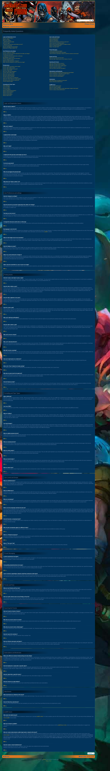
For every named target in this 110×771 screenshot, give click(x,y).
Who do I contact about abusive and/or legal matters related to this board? (63, 88)
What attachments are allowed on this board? (58, 80)
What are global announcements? (9, 90)
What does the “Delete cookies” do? (10, 48)
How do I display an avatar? (8, 59)
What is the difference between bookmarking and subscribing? (61, 72)
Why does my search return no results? (57, 64)
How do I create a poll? (7, 70)
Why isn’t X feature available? (55, 87)
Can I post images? (7, 89)
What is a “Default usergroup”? (55, 45)
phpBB (45, 231)
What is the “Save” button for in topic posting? (12, 78)
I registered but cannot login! (8, 41)
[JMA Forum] (16, 9)
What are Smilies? (6, 88)
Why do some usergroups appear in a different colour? (60, 44)
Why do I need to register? (8, 38)
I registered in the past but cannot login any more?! (13, 44)
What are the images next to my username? (11, 58)
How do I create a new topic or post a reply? (11, 66)
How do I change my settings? (9, 52)
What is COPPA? (6, 39)
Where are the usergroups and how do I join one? (59, 41)
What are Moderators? (53, 39)
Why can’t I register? (7, 40)
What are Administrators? (54, 38)
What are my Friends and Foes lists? (56, 57)
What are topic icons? (7, 95)
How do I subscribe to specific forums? (57, 74)
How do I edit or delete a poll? (8, 72)
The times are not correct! (8, 54)
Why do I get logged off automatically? (10, 46)
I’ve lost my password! (7, 45)
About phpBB (6, 717)
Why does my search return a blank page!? (57, 65)
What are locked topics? (7, 94)
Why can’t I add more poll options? (9, 71)
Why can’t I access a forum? (8, 73)
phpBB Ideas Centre (62, 725)
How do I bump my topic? (8, 81)
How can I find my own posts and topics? (57, 68)
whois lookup (6, 735)
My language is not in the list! (8, 57)
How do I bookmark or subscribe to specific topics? (59, 73)
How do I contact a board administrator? (57, 89)
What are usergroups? (53, 40)
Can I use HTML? (6, 86)
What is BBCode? (6, 85)
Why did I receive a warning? (8, 76)
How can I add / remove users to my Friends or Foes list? (60, 59)
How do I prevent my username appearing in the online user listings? (16, 53)
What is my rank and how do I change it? (11, 60)
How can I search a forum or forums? (56, 63)
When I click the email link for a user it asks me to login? (14, 62)
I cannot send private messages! (55, 51)
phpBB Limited (40, 716)
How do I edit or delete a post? (9, 67)
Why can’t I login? (6, 43)
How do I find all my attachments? (56, 81)
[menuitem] (11, 24)
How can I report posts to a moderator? (10, 77)
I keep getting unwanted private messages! (57, 52)
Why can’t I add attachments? (9, 75)
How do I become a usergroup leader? (56, 43)
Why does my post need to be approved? (11, 80)
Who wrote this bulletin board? (55, 85)
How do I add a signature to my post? (10, 68)
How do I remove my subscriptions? (56, 76)
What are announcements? (8, 91)
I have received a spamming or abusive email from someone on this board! (64, 53)
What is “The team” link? (54, 46)
